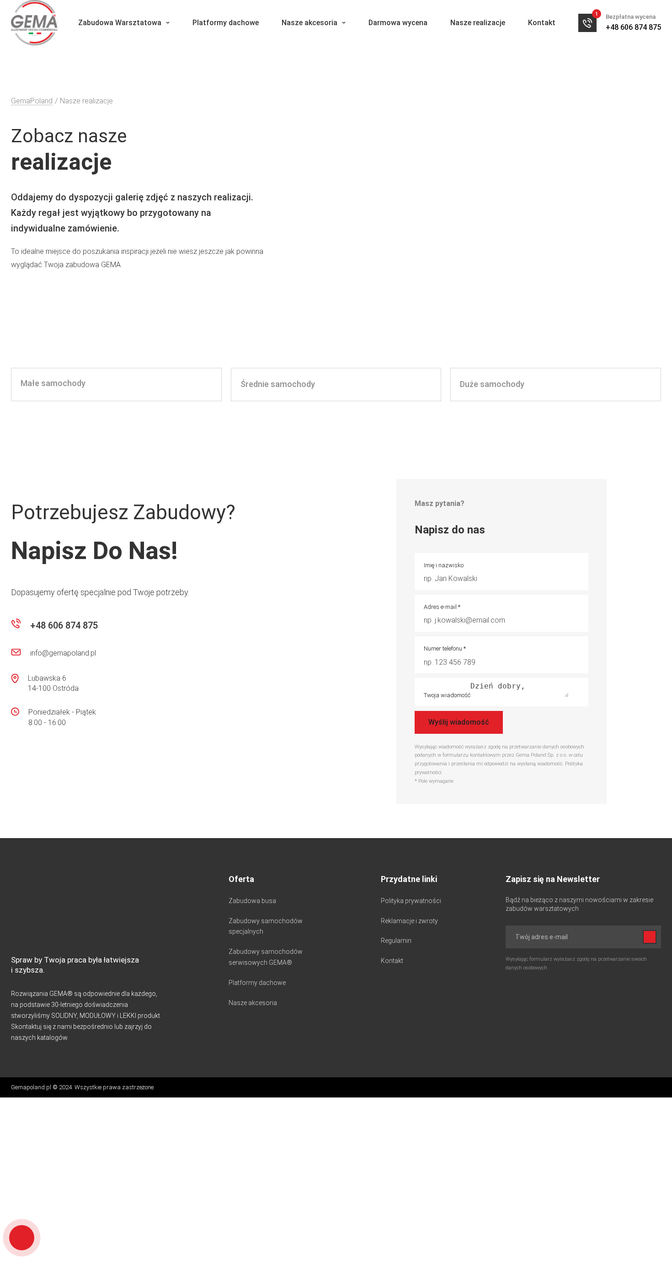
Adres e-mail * (442, 606)
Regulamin (396, 940)
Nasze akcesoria (309, 22)
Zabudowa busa (252, 900)
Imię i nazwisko (444, 565)
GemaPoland (32, 101)
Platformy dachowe (225, 22)
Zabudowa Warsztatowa (119, 22)
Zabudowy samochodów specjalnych (266, 926)
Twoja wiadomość (447, 695)
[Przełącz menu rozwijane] (168, 23)
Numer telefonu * (445, 648)
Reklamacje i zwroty (409, 921)
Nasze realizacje (477, 22)
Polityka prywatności (411, 900)
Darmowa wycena (397, 22)
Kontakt (541, 22)
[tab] (116, 384)
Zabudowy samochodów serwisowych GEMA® (266, 957)
